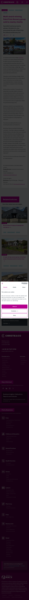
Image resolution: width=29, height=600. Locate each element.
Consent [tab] (5, 287)
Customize (13, 311)
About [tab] (23, 287)
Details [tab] (14, 287)
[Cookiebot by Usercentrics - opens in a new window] (21, 283)
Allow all (14, 306)
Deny (14, 315)
